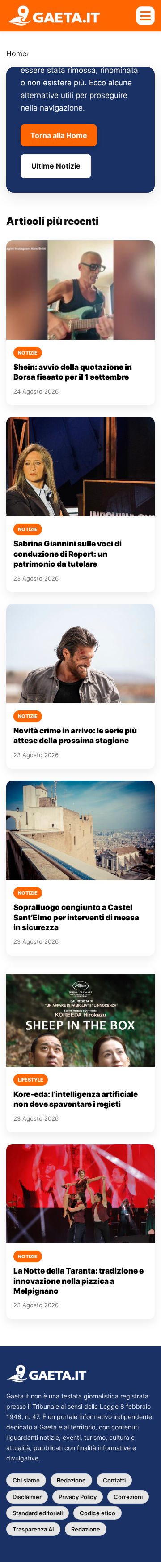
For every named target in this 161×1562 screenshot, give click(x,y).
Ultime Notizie (55, 165)
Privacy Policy (78, 1496)
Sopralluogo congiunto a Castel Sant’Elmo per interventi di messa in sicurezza (76, 917)
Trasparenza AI (33, 1529)
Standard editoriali (38, 1513)
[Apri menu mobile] (145, 15)
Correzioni (128, 1496)
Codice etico (97, 1513)
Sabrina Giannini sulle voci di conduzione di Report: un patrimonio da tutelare (67, 553)
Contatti (114, 1480)
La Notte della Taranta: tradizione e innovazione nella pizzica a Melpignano (78, 1281)
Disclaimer (27, 1496)
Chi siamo (26, 1480)
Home (16, 53)
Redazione (71, 1480)
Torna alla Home (58, 135)
